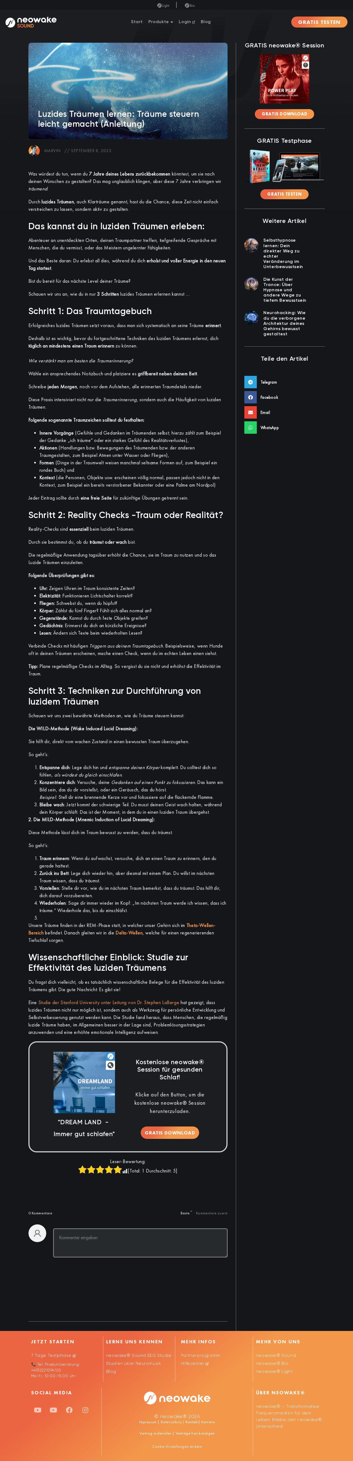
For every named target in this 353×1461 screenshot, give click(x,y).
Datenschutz (171, 1421)
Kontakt (191, 1421)
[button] (284, 382)
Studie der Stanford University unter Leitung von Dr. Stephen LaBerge (109, 1002)
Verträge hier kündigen (195, 1433)
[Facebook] (69, 1410)
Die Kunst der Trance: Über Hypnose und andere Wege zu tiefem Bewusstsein (284, 290)
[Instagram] (85, 1410)
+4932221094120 (46, 1370)
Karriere (207, 1421)
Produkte (158, 22)
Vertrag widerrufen (156, 1433)
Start (137, 22)
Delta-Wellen (129, 932)
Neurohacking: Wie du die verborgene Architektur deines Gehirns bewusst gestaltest (284, 323)
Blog (206, 22)
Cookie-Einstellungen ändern (177, 1446)
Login (185, 22)
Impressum (147, 1421)
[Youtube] (37, 1410)
